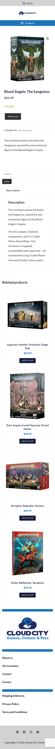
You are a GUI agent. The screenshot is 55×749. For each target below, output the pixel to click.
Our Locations (10, 665)
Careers (6, 682)
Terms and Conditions (14, 712)
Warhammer (27, 130)
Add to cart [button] (27, 360)
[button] (27, 23)
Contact (7, 674)
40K (19, 130)
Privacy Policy (10, 704)
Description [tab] (13, 190)
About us (7, 657)
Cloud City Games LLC (38, 742)
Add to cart (13, 116)
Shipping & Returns (13, 695)
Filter (6, 181)
